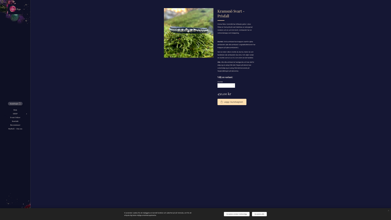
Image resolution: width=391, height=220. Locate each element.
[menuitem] (15, 110)
